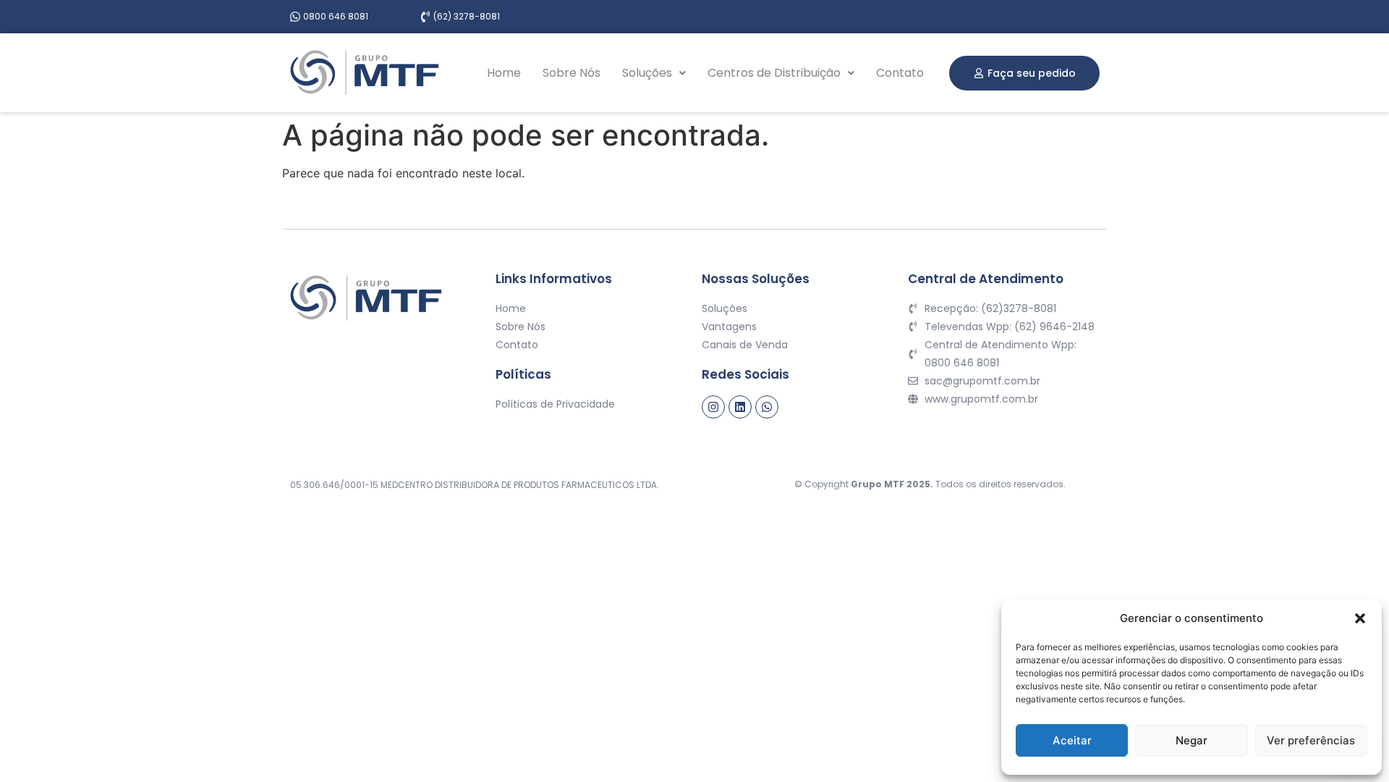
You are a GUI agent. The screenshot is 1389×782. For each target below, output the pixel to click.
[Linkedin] (740, 407)
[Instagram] (713, 407)
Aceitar (1072, 740)
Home (504, 72)
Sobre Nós (571, 72)
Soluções (647, 72)
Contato (900, 72)
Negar (1191, 740)
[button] (1360, 618)
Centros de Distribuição (774, 72)
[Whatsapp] (766, 407)
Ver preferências (1311, 740)
